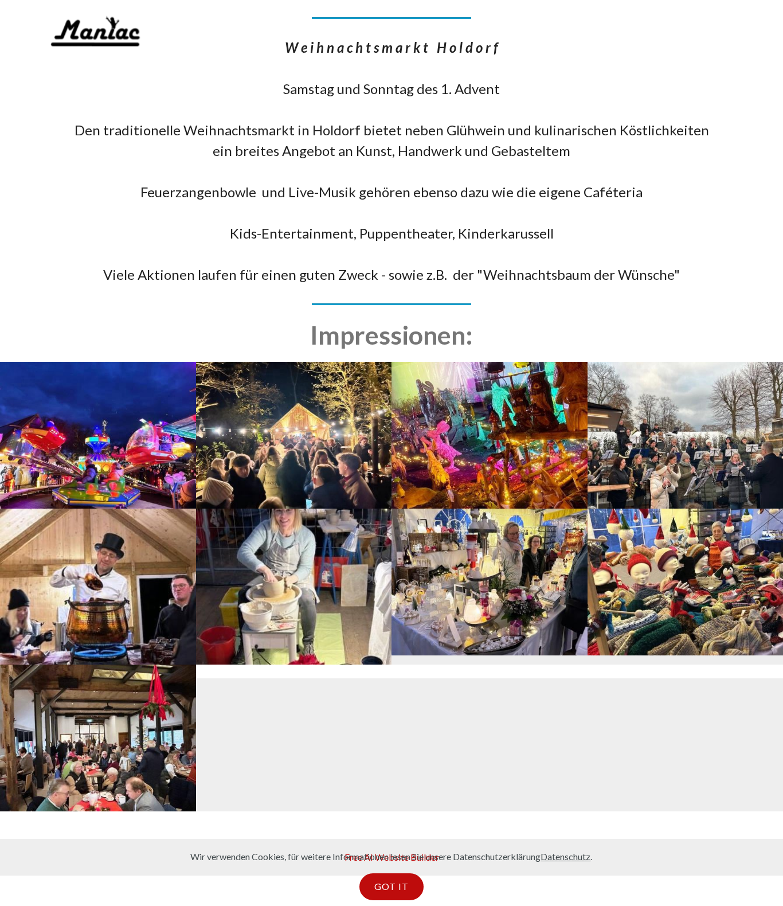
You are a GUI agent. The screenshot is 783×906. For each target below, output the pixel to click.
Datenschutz (565, 856)
